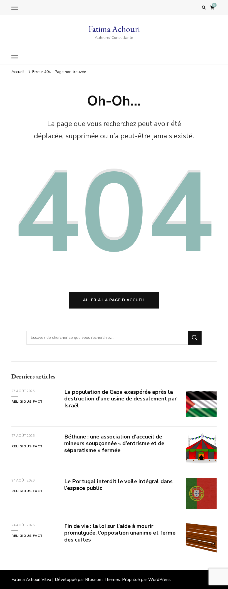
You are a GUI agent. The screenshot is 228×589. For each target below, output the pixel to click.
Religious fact (27, 401)
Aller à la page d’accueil (114, 300)
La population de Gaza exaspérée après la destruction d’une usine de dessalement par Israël (120, 399)
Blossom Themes (102, 580)
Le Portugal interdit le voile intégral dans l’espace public (118, 485)
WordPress (159, 580)
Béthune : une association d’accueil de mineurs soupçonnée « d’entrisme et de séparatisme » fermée (114, 443)
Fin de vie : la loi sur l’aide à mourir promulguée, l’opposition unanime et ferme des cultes (119, 533)
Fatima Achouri (114, 29)
